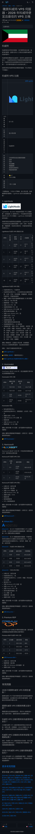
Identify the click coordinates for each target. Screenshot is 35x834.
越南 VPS (10, 778)
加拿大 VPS (19, 809)
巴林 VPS (9, 790)
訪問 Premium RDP (10, 657)
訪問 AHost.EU (8, 612)
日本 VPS (12, 775)
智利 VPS (9, 805)
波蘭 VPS (20, 800)
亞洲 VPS (5, 775)
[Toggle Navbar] (32, 2)
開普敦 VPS (26, 812)
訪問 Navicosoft (9, 516)
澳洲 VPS (13, 816)
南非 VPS (12, 812)
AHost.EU (8, 521)
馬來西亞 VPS (28, 780)
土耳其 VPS (26, 795)
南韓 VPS (27, 775)
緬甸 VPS (9, 784)
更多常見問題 (8, 766)
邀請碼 (11, 355)
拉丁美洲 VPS (6, 803)
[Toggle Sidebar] (3, 2)
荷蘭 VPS (13, 800)
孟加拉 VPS (19, 780)
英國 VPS (13, 797)
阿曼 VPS (22, 790)
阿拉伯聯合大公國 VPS (16, 787)
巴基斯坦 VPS (15, 782)
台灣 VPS (5, 780)
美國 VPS (12, 809)
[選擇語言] (29, 2)
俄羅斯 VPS (26, 797)
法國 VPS (20, 797)
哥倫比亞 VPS (23, 803)
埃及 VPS (19, 812)
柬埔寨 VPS (18, 778)
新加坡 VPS (19, 775)
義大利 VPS (5, 800)
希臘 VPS (19, 795)
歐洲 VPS (5, 795)
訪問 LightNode (9, 352)
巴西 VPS (14, 803)
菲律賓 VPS (26, 778)
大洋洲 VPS (5, 816)
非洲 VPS (5, 812)
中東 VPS (5, 787)
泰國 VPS (12, 780)
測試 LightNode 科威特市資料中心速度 (16, 359)
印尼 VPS (24, 782)
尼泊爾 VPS (6, 782)
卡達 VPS (16, 790)
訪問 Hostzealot (9, 439)
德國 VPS (12, 795)
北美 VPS (5, 809)
